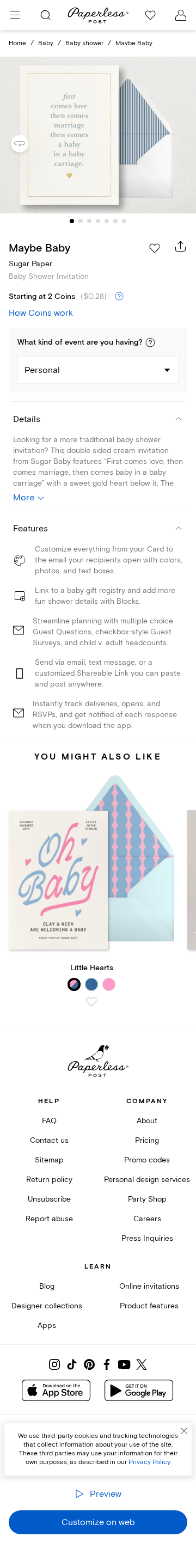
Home (17, 43)
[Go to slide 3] (89, 221)
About (147, 1120)
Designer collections (46, 1306)
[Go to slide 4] (98, 221)
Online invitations (149, 1286)
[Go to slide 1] (72, 221)
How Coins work (41, 313)
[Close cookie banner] (184, 1430)
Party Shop (147, 1199)
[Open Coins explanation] (119, 296)
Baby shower (84, 43)
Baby (45, 43)
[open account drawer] (181, 15)
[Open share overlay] (180, 246)
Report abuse (49, 1218)
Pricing (147, 1140)
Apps (47, 1325)
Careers (147, 1218)
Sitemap (49, 1160)
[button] (150, 342)
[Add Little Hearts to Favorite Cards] (91, 1001)
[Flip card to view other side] (28, 143)
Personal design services (147, 1179)
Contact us (49, 1140)
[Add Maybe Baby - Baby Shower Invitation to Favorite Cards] (154, 248)
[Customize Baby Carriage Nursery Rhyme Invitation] (98, 135)
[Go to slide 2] (80, 221)
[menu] (15, 15)
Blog (46, 1286)
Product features (149, 1306)
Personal (42, 370)
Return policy (49, 1179)
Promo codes (147, 1160)
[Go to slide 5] (107, 221)
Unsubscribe (49, 1199)
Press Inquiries (147, 1238)
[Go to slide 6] (115, 221)
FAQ (49, 1120)
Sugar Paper (30, 263)
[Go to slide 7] (124, 221)
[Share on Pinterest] (89, 1364)
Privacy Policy (149, 1462)
